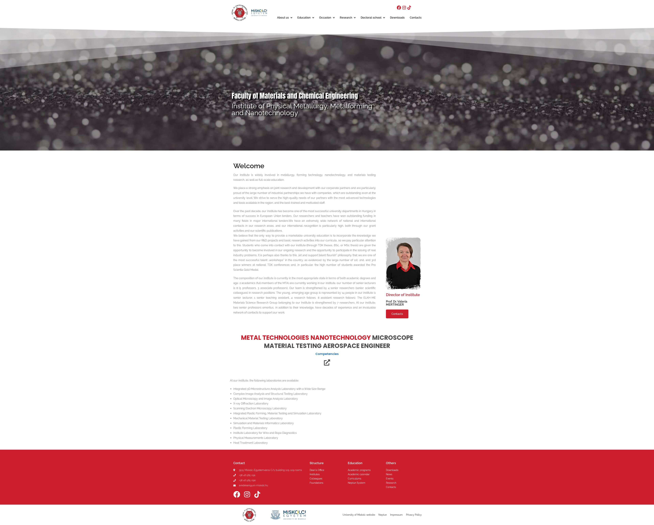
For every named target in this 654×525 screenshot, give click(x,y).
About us (283, 17)
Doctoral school (371, 17)
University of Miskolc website (359, 514)
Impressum (396, 514)
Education (304, 17)
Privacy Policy (414, 514)
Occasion (325, 17)
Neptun (382, 514)
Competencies (327, 354)
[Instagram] (404, 7)
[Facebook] (399, 7)
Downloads (397, 17)
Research (346, 17)
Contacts (416, 17)
